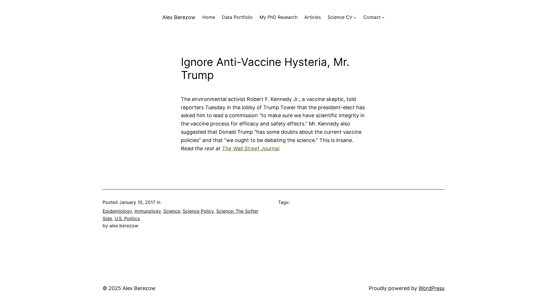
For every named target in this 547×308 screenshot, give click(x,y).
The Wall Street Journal (250, 148)
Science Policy (198, 211)
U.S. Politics (127, 218)
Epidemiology (117, 211)
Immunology (147, 211)
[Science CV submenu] (355, 17)
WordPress (431, 288)
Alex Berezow (178, 17)
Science (171, 211)
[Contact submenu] (383, 17)
